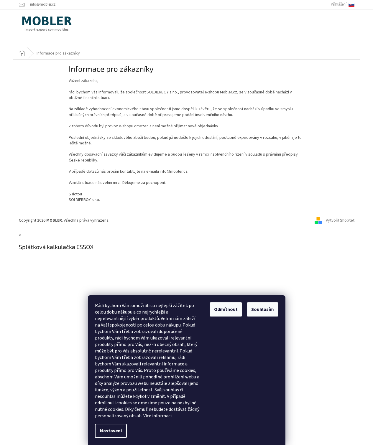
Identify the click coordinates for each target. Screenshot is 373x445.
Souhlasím (262, 309)
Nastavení (111, 431)
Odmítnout (226, 309)
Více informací (157, 416)
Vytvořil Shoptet (340, 220)
